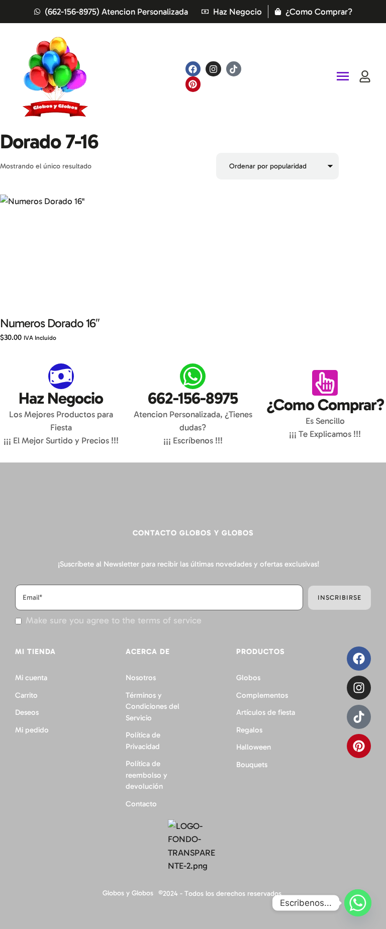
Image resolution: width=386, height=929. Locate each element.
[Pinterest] (193, 84)
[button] (357, 885)
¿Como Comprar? (325, 404)
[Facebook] (193, 69)
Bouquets (251, 764)
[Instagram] (213, 69)
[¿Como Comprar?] (325, 383)
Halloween (253, 747)
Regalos (249, 729)
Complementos (262, 695)
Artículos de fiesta (265, 712)
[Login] (365, 76)
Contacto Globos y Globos (193, 532)
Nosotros (141, 677)
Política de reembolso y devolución (146, 775)
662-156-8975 (193, 398)
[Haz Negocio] (61, 376)
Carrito (26, 695)
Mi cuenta (31, 677)
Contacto (141, 803)
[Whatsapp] (357, 902)
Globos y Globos (128, 893)
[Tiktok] (234, 69)
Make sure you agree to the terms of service (114, 620)
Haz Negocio (61, 398)
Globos (248, 677)
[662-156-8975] (193, 376)
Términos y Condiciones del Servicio (152, 706)
